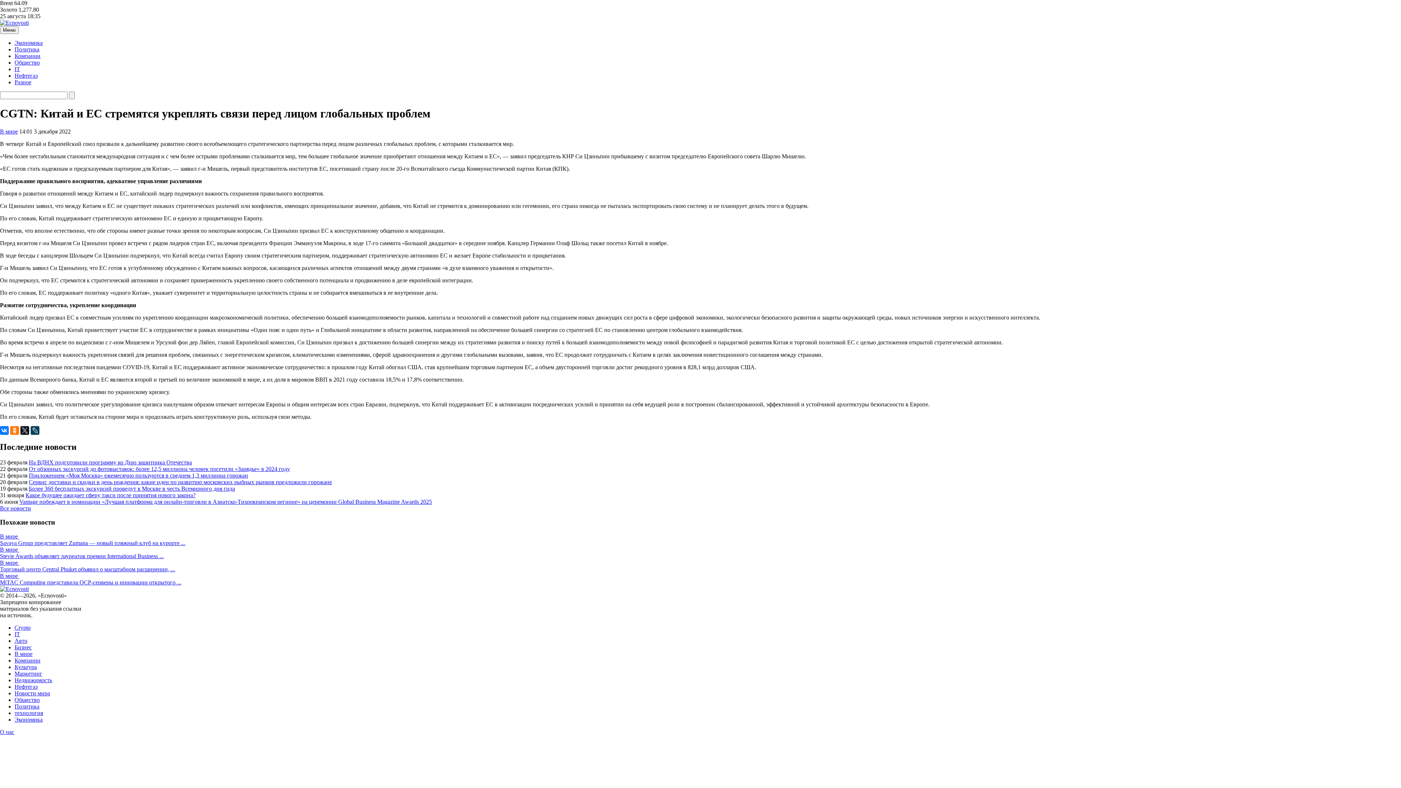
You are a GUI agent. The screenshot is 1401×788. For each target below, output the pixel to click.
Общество (27, 62)
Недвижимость (33, 680)
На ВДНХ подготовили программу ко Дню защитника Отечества (110, 462)
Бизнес (23, 647)
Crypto (23, 628)
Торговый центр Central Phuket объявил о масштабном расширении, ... (87, 569)
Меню (9, 30)
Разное (23, 82)
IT (17, 69)
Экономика (29, 43)
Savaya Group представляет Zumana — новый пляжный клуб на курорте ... (92, 543)
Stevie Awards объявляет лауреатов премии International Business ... (82, 556)
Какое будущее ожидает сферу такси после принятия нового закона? (111, 495)
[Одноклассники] (14, 430)
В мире (9, 131)
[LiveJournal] (35, 430)
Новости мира (32, 693)
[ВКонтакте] (4, 430)
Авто (21, 641)
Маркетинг (28, 674)
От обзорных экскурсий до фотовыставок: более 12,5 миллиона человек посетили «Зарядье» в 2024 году (159, 469)
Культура (26, 667)
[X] (24, 430)
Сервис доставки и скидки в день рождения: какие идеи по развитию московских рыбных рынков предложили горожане (180, 482)
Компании (27, 56)
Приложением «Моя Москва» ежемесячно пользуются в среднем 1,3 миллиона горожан (138, 475)
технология (29, 713)
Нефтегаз (26, 76)
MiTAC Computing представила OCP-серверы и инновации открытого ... (90, 582)
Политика (27, 49)
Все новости (15, 508)
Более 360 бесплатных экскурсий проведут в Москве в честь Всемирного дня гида (132, 489)
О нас (7, 732)
